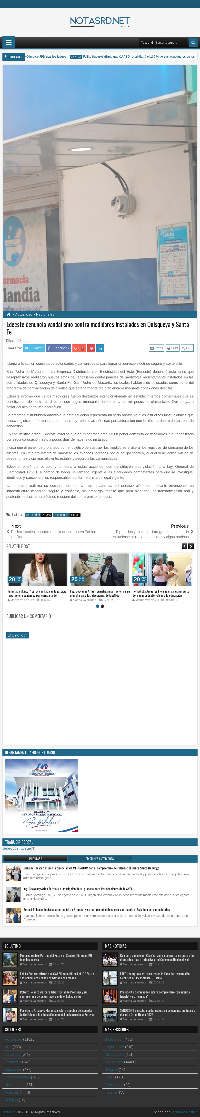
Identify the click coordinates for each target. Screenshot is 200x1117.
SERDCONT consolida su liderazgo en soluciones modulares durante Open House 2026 (157, 1012)
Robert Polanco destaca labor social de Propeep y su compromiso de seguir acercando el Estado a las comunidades (96, 909)
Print (174, 348)
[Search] (193, 42)
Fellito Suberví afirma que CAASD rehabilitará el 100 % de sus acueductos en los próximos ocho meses (57, 975)
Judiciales (113, 1039)
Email (158, 348)
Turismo (111, 1092)
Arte (8, 1047)
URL (188, 348)
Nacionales (61, 515)
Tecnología (114, 1085)
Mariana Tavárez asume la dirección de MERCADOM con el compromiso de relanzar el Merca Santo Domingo (91, 867)
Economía (13, 1062)
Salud (109, 1077)
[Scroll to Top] (193, 1110)
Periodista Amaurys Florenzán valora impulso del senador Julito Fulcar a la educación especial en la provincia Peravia (160, 595)
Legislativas (114, 1047)
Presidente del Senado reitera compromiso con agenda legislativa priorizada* (155, 994)
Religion (11, 1100)
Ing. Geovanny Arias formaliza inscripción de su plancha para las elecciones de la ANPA (100, 593)
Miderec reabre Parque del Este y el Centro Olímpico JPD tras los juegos (56, 957)
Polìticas (12, 1092)
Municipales (14, 1085)
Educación (13, 1069)
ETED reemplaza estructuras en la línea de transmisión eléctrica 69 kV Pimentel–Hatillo (155, 975)
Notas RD (9, 1112)
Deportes (12, 1054)
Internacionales (17, 1077)
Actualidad (33, 515)
